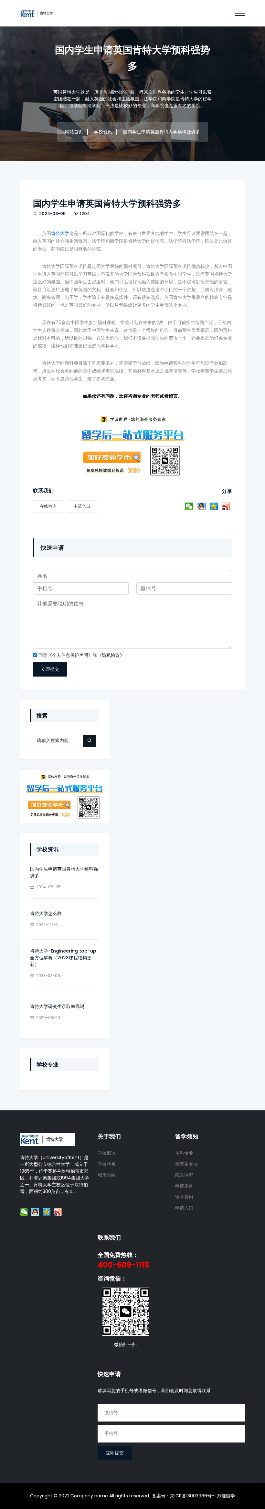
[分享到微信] (189, 506)
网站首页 (74, 131)
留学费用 (184, 1197)
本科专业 (184, 1153)
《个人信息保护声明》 (70, 655)
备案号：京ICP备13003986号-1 (184, 1496)
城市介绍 (107, 1175)
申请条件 (184, 1186)
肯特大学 (60, 233)
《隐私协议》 (110, 655)
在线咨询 (48, 506)
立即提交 (50, 669)
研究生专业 (186, 1164)
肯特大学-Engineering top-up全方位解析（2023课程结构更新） (63, 958)
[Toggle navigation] (240, 13)
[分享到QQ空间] (214, 506)
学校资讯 (103, 131)
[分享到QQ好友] (201, 506)
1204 (84, 213)
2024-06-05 (52, 213)
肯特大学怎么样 (46, 913)
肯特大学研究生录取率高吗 (57, 1006)
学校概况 (107, 1153)
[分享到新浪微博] (226, 506)
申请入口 (82, 506)
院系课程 (184, 1175)
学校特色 (107, 1164)
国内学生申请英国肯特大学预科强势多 (107, 203)
